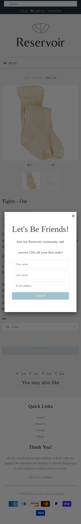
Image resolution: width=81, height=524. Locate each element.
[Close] (71, 218)
